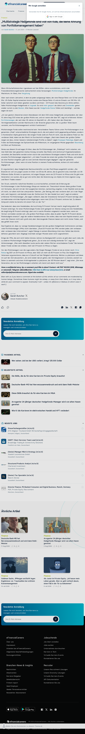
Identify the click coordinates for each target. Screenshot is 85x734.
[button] (42, 367)
